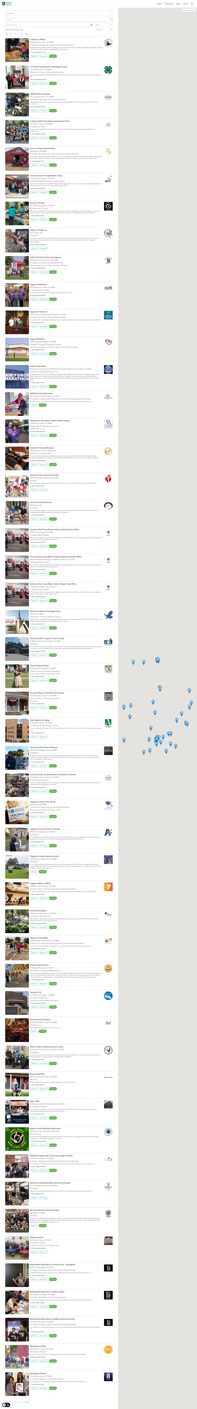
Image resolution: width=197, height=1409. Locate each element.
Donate (53, 56)
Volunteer (43, 56)
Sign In (185, 4)
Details (33, 56)
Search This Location (189, 10)
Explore (159, 4)
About (178, 4)
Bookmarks (169, 4)
